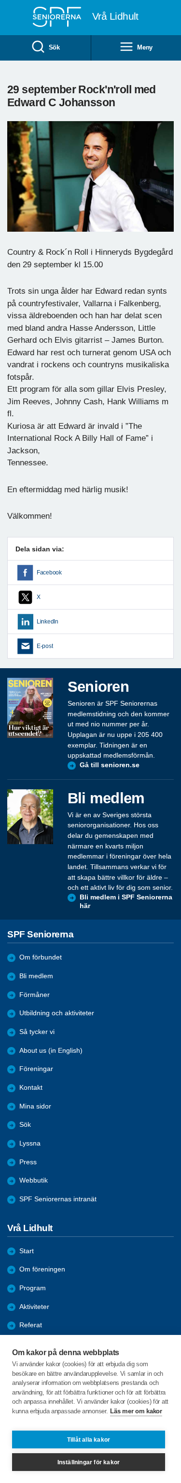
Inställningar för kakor (88, 1462)
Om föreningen (42, 1269)
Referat (30, 1325)
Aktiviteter (34, 1306)
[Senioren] (30, 708)
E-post (45, 646)
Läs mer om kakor (136, 1411)
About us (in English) (51, 1050)
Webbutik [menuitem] (33, 1180)
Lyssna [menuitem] (30, 1143)
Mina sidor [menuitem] (35, 1106)
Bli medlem (36, 976)
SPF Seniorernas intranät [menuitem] (58, 1199)
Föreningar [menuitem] (36, 1068)
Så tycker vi (37, 1031)
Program (32, 1288)
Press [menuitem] (28, 1162)
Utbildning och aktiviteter (56, 1013)
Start (26, 1251)
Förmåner (34, 994)
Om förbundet (40, 957)
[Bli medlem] (30, 816)
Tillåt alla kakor (88, 1439)
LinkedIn (47, 621)
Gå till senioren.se (109, 765)
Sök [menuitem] (54, 47)
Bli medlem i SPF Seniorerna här (126, 902)
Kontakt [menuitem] (30, 1087)
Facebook (49, 572)
